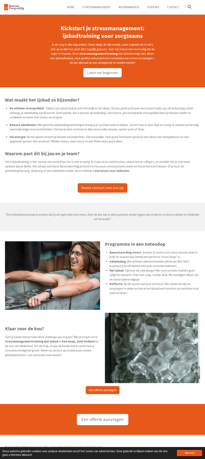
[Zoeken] (189, 7)
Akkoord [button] (189, 453)
